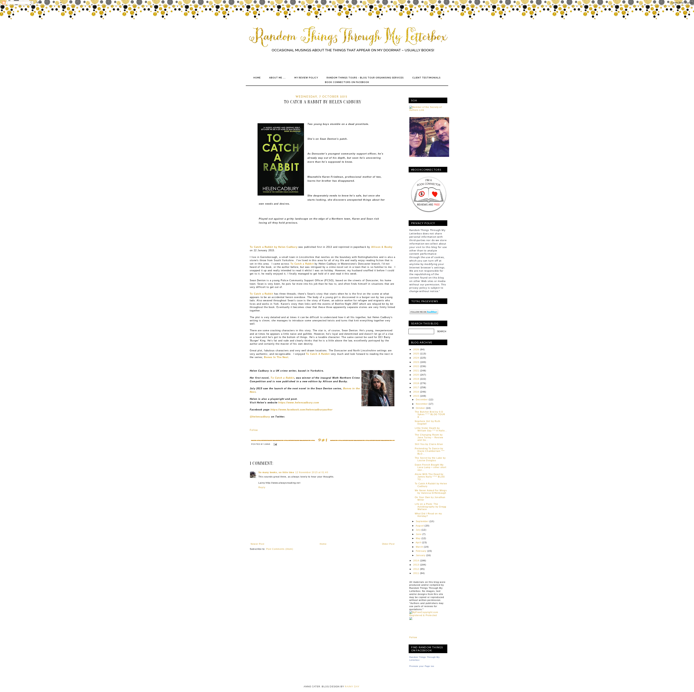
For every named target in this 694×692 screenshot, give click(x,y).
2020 (416, 375)
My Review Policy (306, 77)
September (422, 521)
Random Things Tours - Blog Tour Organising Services (365, 77)
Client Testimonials (426, 77)
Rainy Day (352, 686)
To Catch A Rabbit (318, 354)
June (419, 534)
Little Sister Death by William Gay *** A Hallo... (431, 429)
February (421, 551)
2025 (416, 353)
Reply (261, 487)
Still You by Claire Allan (429, 444)
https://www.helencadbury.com (298, 402)
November (422, 404)
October (420, 408)
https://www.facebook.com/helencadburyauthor (302, 409)
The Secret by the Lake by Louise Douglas (430, 459)
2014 (416, 560)
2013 (416, 565)
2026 (416, 349)
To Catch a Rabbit (282, 377)
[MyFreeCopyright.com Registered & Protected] (428, 615)
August (420, 525)
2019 (416, 379)
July (418, 530)
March (419, 547)
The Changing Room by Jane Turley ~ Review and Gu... (429, 437)
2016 (416, 392)
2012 (416, 569)
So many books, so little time (276, 472)
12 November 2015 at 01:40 (311, 472)
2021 (416, 370)
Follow (254, 430)
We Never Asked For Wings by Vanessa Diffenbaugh (431, 491)
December (422, 399)
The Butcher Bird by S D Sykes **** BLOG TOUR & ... (430, 414)
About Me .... (277, 77)
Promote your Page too (421, 666)
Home (257, 77)
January (420, 555)
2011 (416, 573)
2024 (416, 358)
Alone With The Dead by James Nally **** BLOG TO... (430, 477)
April (418, 542)
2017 (416, 387)
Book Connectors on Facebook (347, 82)
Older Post (388, 544)
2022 (416, 366)
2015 (416, 396)
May (418, 538)
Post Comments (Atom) (279, 549)
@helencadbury (260, 416)
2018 (416, 383)
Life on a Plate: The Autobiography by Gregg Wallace (430, 507)
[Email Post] (275, 444)
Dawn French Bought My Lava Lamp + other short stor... (430, 467)
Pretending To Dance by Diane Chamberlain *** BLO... (430, 451)
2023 (416, 362)
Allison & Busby (382, 247)
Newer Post (257, 544)
